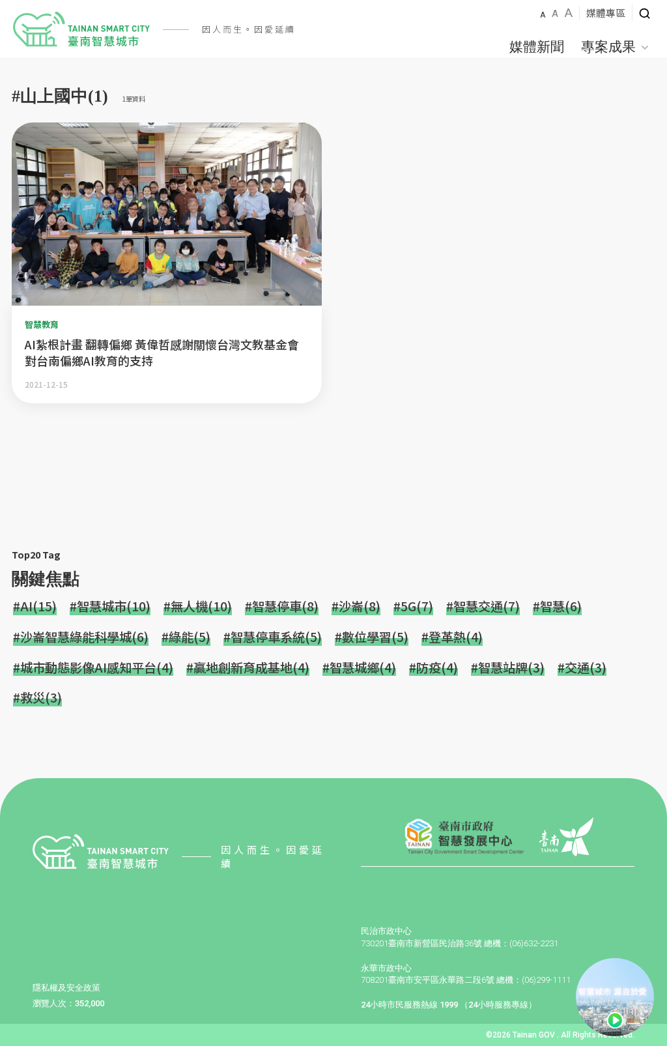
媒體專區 (605, 13)
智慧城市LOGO (81, 29)
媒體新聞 (536, 47)
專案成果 (608, 47)
